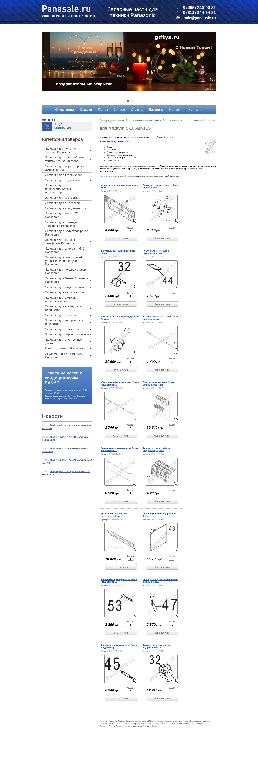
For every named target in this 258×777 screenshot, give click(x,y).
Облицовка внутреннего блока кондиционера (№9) (158, 383)
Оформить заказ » (63, 128)
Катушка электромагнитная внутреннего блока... (157, 646)
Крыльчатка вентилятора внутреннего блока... (114, 515)
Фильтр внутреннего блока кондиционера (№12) (156, 449)
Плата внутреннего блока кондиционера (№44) (156, 252)
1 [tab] (128, 101)
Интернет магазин (116, 120)
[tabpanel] (129, 61)
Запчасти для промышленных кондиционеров (183, 120)
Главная (103, 120)
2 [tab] (133, 101)
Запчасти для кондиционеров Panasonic (143, 120)
